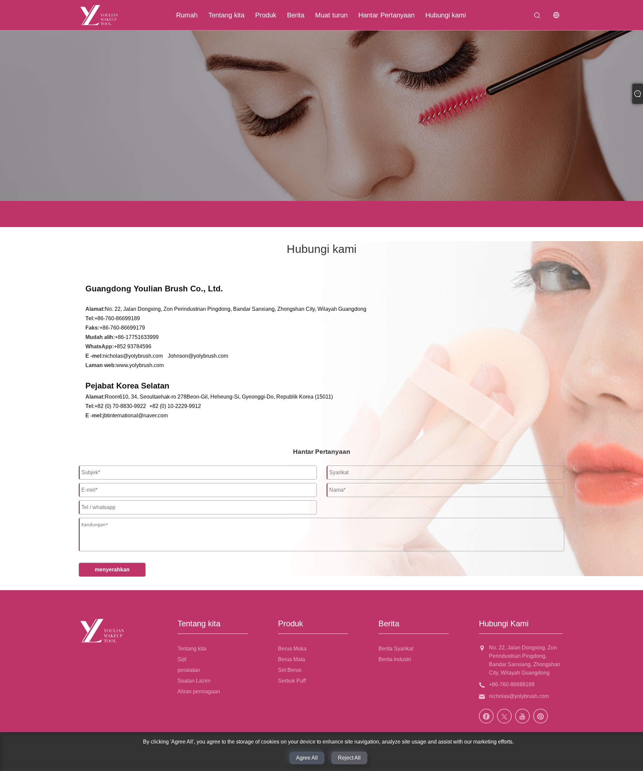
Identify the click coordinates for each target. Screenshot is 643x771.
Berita (295, 15)
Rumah (187, 15)
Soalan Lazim (193, 681)
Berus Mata (291, 659)
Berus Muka (292, 648)
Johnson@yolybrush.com (198, 356)
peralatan (188, 670)
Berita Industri (394, 659)
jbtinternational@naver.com (135, 415)
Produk (265, 15)
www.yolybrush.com (140, 365)
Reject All (349, 758)
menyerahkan (112, 569)
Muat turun (331, 15)
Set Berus (289, 670)
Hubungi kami (445, 15)
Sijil (182, 659)
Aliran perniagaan (198, 691)
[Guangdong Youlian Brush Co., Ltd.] (99, 15)
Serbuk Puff (292, 681)
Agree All (307, 758)
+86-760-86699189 (511, 684)
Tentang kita (226, 15)
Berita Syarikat (395, 648)
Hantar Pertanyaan (386, 15)
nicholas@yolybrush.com (133, 356)
